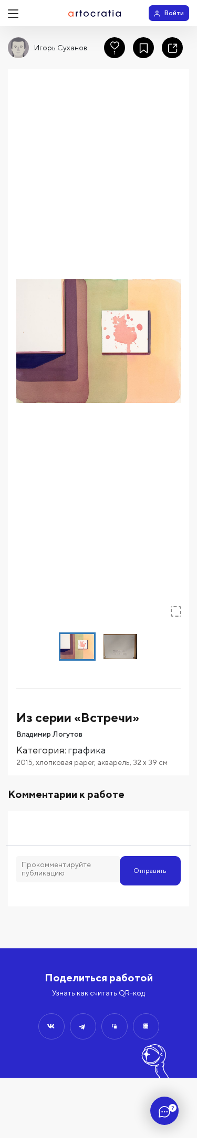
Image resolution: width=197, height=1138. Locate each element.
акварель (113, 762)
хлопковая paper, (66, 762)
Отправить (150, 870)
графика (87, 750)
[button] (98, 341)
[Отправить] (51, 1026)
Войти (174, 13)
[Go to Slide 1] (77, 646)
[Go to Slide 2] (120, 646)
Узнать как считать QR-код (98, 993)
